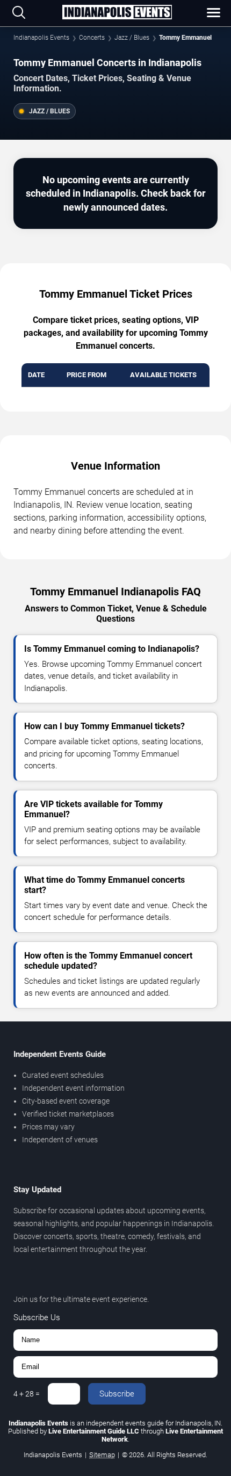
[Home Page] (117, 12)
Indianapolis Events (41, 37)
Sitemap (102, 1455)
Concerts (92, 37)
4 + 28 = (26, 1393)
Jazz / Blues (131, 37)
